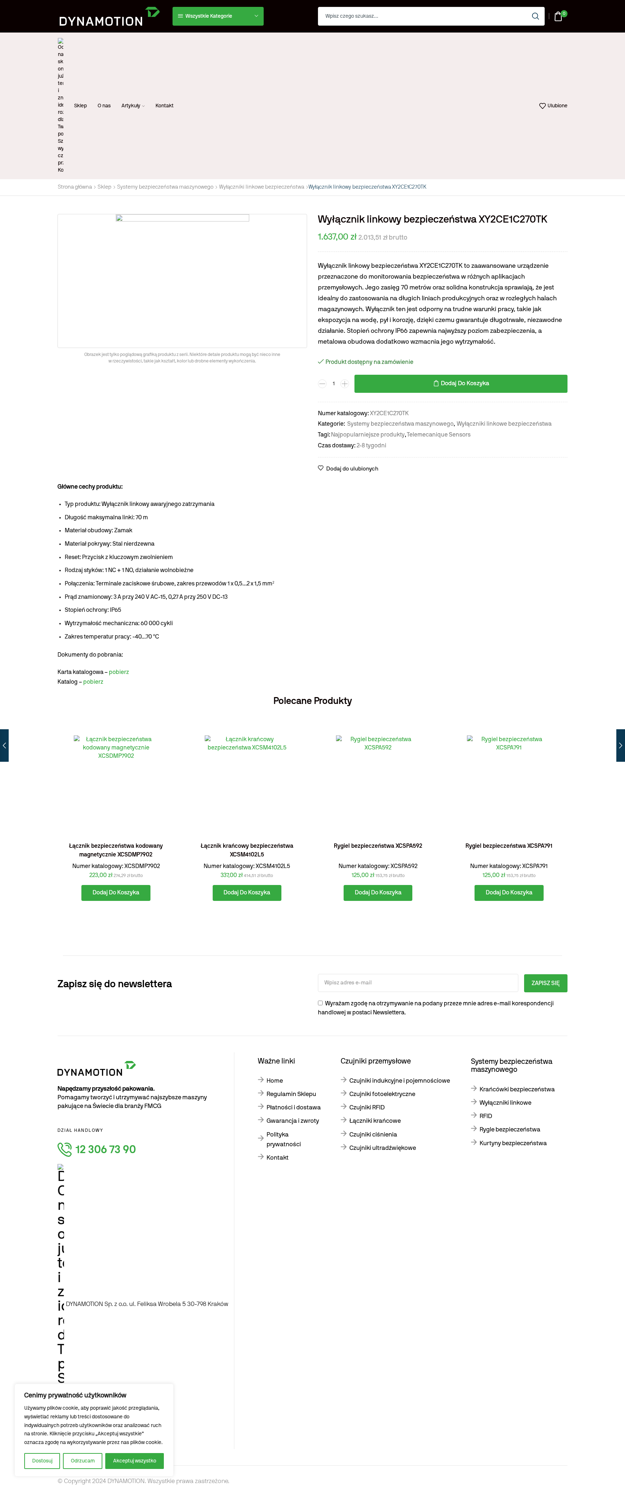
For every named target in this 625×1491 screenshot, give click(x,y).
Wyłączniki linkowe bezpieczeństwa (261, 187)
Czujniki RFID (367, 1107)
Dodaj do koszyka (465, 383)
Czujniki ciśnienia (373, 1134)
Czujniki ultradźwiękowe (382, 1148)
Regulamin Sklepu (291, 1094)
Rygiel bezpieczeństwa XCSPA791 (508, 846)
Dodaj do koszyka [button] (161, 804)
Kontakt (165, 105)
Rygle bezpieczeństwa (510, 1129)
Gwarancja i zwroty (293, 1121)
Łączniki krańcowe (375, 1121)
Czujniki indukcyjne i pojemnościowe (399, 1081)
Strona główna (75, 187)
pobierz (119, 672)
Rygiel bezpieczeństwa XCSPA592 (378, 846)
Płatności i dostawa (294, 1107)
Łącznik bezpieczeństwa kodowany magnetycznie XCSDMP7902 (116, 850)
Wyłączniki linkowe (505, 1103)
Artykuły (131, 105)
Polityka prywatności (284, 1139)
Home (275, 1081)
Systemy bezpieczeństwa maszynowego (165, 187)
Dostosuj (42, 1461)
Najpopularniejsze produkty (368, 435)
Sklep (80, 105)
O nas (104, 105)
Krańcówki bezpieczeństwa (517, 1089)
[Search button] (535, 16)
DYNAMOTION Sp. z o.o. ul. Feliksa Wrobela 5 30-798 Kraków (147, 1304)
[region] (94, 1430)
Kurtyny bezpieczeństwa (513, 1143)
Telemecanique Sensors (439, 435)
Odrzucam (83, 1461)
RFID (486, 1116)
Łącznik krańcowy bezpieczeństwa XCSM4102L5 (247, 850)
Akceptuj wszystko (134, 1461)
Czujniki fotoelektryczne (382, 1094)
